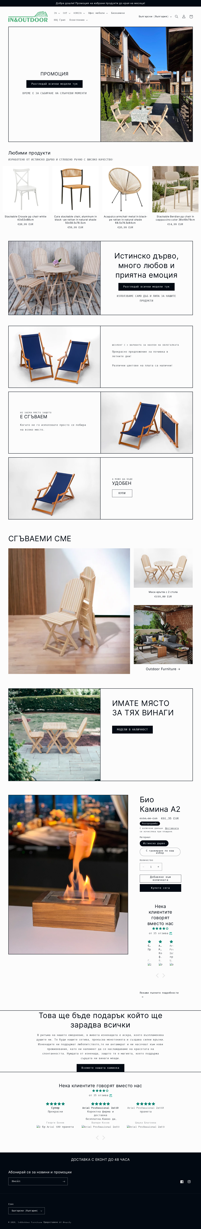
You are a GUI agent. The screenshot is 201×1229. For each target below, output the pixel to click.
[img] (160, 928)
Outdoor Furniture (161, 669)
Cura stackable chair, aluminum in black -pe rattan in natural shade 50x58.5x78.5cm (75, 219)
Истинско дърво (154, 843)
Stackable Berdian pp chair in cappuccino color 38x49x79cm (175, 218)
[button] (56, 13)
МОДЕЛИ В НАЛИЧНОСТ (132, 729)
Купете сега (160, 888)
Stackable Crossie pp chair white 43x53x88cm (25, 218)
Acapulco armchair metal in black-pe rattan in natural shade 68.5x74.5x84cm (125, 219)
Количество (146, 860)
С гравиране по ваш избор (160, 851)
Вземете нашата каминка (100, 1068)
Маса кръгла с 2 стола (163, 592)
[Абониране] (63, 1181)
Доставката (172, 828)
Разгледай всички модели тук (54, 83)
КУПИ (122, 493)
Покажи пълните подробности (159, 993)
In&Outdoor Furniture (30, 1222)
